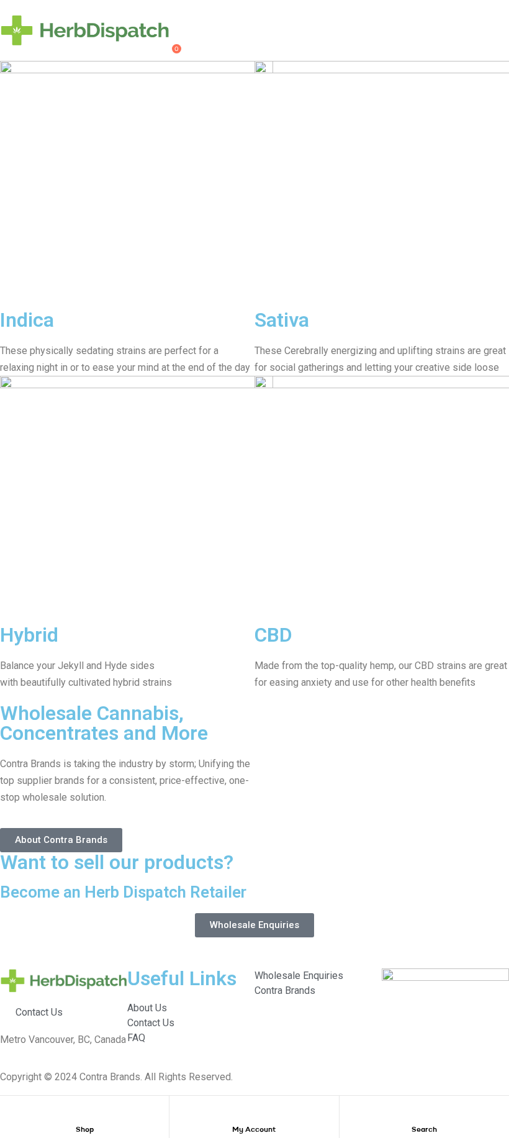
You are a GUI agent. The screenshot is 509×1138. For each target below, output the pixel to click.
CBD (273, 635)
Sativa (281, 320)
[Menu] (84, 7)
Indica (27, 320)
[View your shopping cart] (165, 53)
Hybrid (29, 635)
